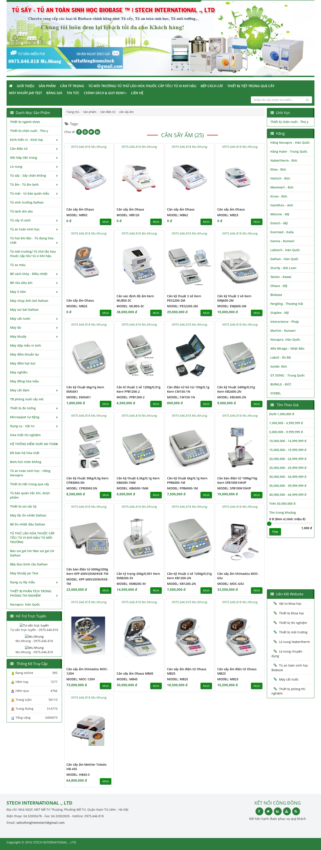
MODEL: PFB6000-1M (182, 488)
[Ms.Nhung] (34, 636)
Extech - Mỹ (279, 223)
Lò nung (16, 166)
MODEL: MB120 (128, 215)
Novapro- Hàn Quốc (25, 604)
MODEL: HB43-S (78, 774)
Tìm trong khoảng (282, 512)
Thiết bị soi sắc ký (23, 506)
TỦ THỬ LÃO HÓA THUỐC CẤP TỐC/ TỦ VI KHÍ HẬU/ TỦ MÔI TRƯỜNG (32, 537)
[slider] (269, 524)
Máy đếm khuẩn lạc (24, 354)
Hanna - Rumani (282, 241)
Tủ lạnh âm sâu (21, 211)
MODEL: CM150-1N (181, 397)
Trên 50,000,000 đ (282, 503)
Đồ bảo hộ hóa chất (25, 453)
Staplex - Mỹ (279, 313)
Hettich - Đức (280, 178)
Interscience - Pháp (284, 322)
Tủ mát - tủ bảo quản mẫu (29, 193)
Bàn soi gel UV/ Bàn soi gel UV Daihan (32, 553)
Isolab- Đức (278, 366)
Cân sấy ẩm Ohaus (80, 209)
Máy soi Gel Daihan (24, 310)
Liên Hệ (137, 93)
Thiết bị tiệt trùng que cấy (250, 86)
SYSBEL (275, 393)
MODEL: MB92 (76, 215)
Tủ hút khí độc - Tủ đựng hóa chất (32, 240)
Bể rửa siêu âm (21, 283)
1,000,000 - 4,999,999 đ (286, 423)
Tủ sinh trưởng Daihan (27, 202)
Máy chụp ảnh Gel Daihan (29, 301)
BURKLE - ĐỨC (281, 384)
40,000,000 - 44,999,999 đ (287, 494)
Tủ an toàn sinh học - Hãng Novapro (30, 473)
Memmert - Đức (282, 187)
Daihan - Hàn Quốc (284, 259)
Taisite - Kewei (280, 277)
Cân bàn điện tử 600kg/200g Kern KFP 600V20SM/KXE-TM (87, 571)
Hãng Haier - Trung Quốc (288, 151)
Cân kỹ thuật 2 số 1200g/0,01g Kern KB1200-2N (189, 576)
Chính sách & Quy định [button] (104, 93)
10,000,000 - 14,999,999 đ (287, 441)
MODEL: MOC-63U (230, 584)
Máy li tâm (18, 292)
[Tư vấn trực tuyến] (34, 625)
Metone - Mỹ (279, 214)
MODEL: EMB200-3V (131, 584)
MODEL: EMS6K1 (78, 397)
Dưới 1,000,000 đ (281, 414)
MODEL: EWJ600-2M (231, 306)
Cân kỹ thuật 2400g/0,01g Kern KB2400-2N (236, 389)
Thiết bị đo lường (23, 408)
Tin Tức (73, 93)
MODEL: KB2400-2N (231, 397)
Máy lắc (15, 327)
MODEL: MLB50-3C (130, 306)
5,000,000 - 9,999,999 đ (286, 432)
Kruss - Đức (278, 196)
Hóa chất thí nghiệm (25, 435)
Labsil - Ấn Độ (280, 357)
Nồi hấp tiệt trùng (23, 157)
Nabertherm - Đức (283, 160)
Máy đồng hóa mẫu (24, 381)
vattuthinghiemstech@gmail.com (40, 823)
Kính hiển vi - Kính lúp (26, 140)
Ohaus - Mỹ (278, 286)
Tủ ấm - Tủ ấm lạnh (24, 184)
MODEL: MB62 (177, 215)
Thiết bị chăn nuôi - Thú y (29, 131)
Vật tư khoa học (290, 603)
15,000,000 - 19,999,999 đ (287, 450)
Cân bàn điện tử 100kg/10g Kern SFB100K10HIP (237, 480)
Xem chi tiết (101, 202)
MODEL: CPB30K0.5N (81, 488)
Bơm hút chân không (25, 462)
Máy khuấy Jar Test (25, 93)
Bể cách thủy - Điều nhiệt (29, 274)
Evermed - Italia (282, 232)
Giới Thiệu (25, 86)
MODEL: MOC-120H (80, 679)
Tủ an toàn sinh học (25, 229)
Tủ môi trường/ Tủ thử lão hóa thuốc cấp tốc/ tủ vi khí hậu (142, 86)
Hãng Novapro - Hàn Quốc (290, 142)
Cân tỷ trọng (72, 86)
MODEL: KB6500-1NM (132, 488)
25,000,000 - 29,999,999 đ (287, 468)
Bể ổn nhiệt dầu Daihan (27, 524)
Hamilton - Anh (281, 205)
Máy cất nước (20, 318)
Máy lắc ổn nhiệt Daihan (28, 515)
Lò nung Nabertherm (294, 642)
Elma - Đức (278, 169)
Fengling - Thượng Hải (286, 304)
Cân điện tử (19, 149)
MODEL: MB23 (227, 215)
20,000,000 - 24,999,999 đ (287, 459)
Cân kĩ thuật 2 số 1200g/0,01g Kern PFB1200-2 (138, 389)
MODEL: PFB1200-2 (131, 397)
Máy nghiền (19, 372)
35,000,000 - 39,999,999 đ (287, 486)
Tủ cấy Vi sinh (20, 220)
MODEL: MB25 (76, 306)
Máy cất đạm (19, 390)
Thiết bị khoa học (291, 613)
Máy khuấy (18, 336)
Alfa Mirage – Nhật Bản (287, 348)
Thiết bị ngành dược (25, 122)
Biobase (276, 295)
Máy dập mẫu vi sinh (25, 345)
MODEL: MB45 (127, 679)
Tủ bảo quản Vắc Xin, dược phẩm (30, 495)
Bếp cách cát (212, 86)
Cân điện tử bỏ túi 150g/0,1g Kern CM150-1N (188, 389)
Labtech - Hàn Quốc (285, 250)
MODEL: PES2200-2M (182, 306)
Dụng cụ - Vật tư (22, 426)
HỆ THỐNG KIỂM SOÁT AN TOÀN (34, 444)
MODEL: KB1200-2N (181, 584)
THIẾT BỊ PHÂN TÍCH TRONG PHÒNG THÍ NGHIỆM (30, 593)
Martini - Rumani (282, 330)
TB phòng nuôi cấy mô (26, 399)
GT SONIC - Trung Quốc (287, 375)
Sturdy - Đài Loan (283, 268)
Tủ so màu (18, 265)
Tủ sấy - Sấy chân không (28, 175)
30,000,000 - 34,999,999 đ (287, 477)
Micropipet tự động (24, 417)
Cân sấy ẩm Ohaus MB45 (135, 673)
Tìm (275, 532)
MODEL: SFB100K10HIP (234, 488)
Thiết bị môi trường (293, 632)
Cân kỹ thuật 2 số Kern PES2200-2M (184, 298)
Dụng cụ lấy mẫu (22, 582)
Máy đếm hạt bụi (22, 363)
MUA (105, 222)
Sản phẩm (47, 86)
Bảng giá (54, 93)
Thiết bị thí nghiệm (293, 623)
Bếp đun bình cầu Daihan (29, 564)
